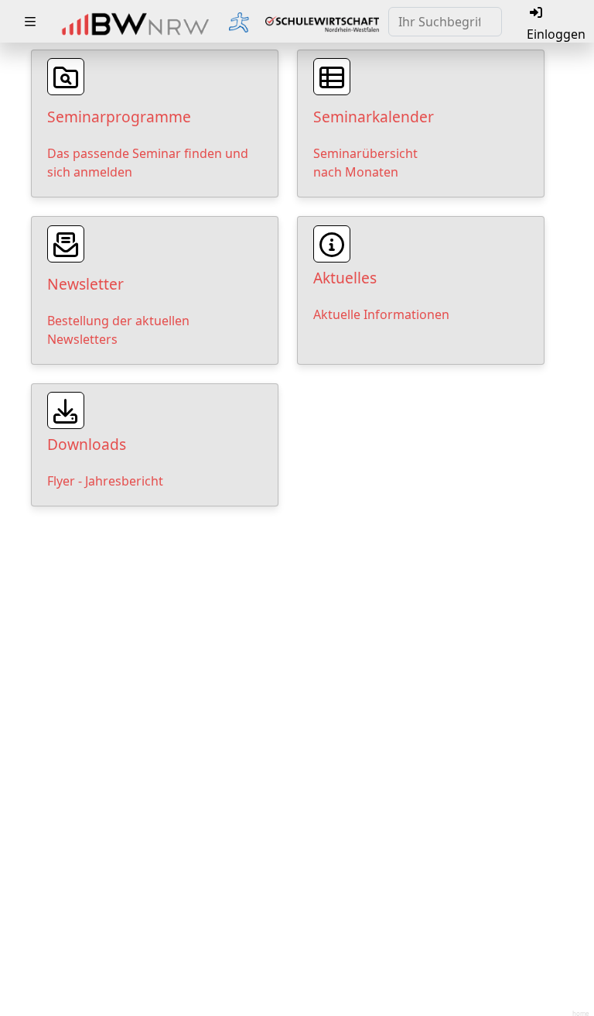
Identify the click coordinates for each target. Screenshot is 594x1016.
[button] (30, 21)
